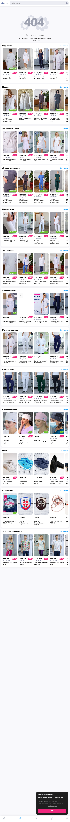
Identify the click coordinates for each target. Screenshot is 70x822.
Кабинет (52, 820)
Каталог (20, 820)
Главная (4, 820)
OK (52, 810)
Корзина (36, 820)
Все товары (64, 46)
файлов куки (52, 806)
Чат (67, 820)
